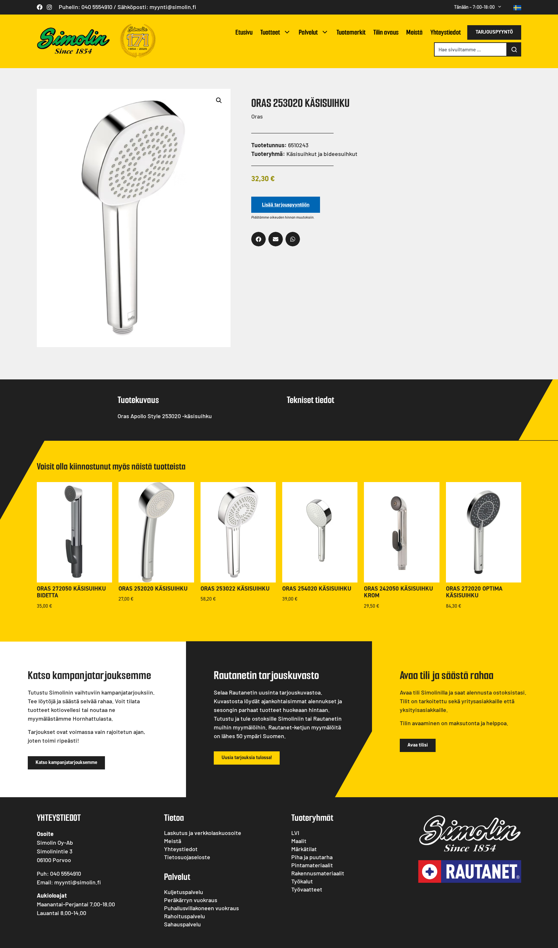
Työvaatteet (306, 889)
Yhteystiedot (445, 32)
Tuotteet (270, 32)
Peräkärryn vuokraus (190, 900)
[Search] (514, 49)
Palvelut (308, 32)
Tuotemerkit (351, 32)
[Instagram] (49, 7)
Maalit (298, 841)
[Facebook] (40, 7)
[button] (219, 100)
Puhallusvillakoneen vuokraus (201, 908)
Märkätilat (304, 849)
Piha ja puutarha (312, 857)
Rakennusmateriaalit (317, 873)
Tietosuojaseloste (187, 857)
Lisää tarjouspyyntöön (285, 204)
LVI (295, 833)
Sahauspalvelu (182, 924)
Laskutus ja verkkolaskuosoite (202, 833)
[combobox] (470, 49)
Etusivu (244, 32)
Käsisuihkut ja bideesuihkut (321, 153)
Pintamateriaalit (312, 865)
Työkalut (302, 881)
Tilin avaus (385, 32)
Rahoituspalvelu (184, 916)
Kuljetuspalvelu (183, 892)
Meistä (414, 32)
